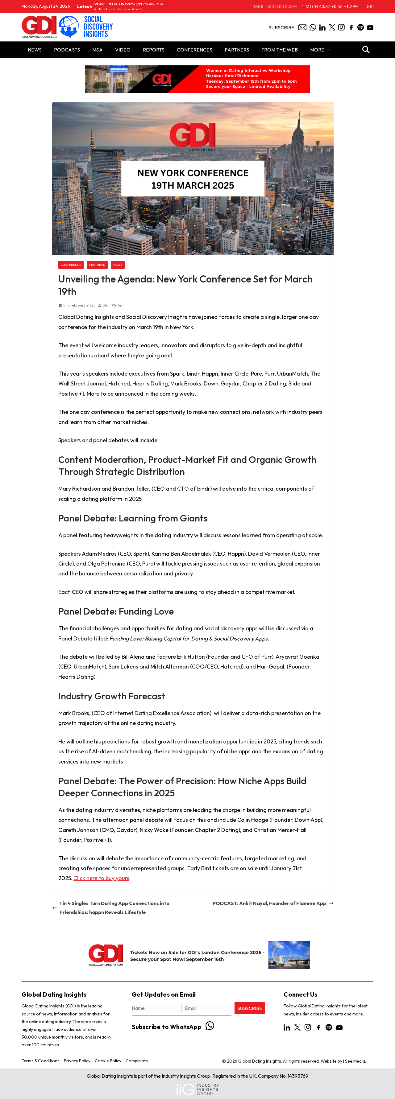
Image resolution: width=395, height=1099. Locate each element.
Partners (237, 50)
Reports (153, 50)
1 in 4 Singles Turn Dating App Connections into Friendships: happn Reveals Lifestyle (114, 907)
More (317, 50)
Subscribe (281, 27)
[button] (327, 50)
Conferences (194, 50)
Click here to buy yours (101, 878)
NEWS (35, 50)
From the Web (279, 50)
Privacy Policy (77, 1061)
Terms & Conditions (41, 1061)
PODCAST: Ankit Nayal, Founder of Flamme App (269, 903)
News (117, 265)
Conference (71, 265)
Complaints (137, 1061)
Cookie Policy (108, 1061)
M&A (97, 50)
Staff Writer (113, 305)
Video (123, 50)
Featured (97, 265)
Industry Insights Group (186, 1076)
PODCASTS (67, 50)
